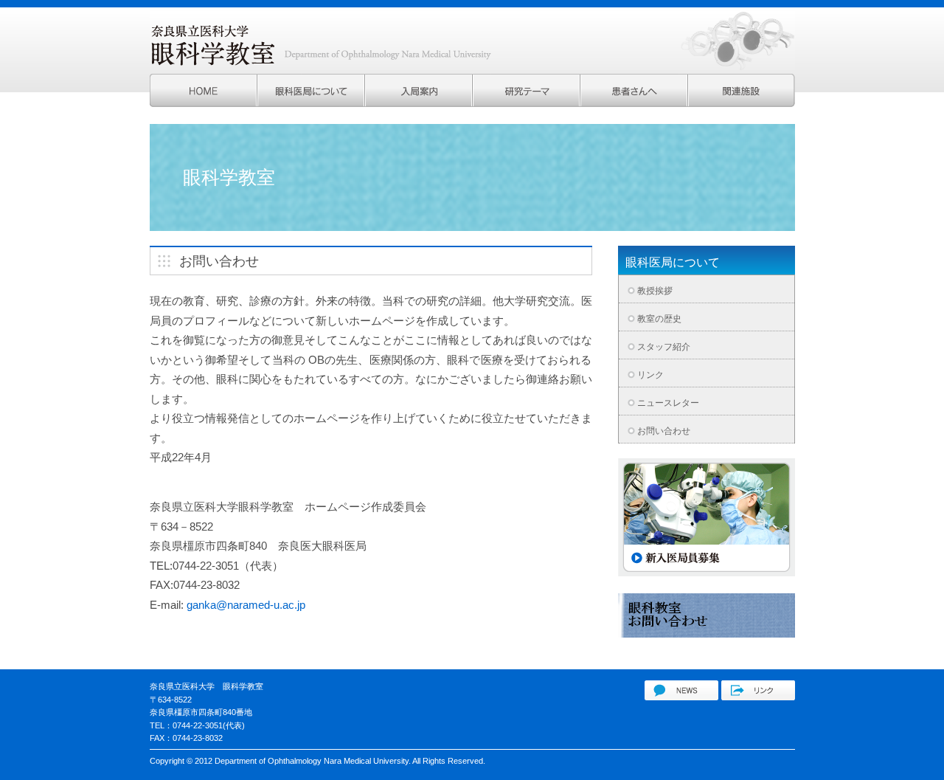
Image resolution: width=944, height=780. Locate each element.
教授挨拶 (655, 291)
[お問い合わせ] (706, 633)
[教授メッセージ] (419, 103)
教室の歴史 (659, 319)
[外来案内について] (634, 103)
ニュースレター (668, 403)
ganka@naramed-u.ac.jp (246, 605)
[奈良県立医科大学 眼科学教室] (681, 696)
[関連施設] (741, 103)
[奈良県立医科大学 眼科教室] (203, 103)
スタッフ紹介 (663, 347)
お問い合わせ (663, 431)
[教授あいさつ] (311, 103)
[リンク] (758, 696)
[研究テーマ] (526, 103)
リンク (650, 375)
